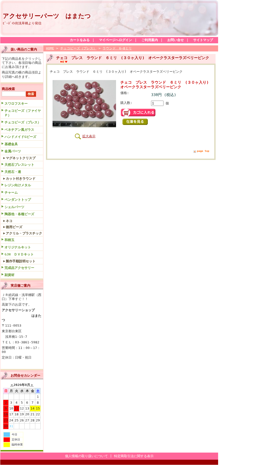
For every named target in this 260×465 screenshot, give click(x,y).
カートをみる (80, 40)
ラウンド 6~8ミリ (117, 48)
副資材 (9, 275)
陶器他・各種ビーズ (19, 214)
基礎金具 (11, 144)
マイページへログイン (115, 40)
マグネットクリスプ (21, 158)
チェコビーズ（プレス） (23, 122)
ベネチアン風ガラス (19, 130)
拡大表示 (88, 136)
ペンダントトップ (18, 199)
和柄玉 (9, 240)
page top (203, 151)
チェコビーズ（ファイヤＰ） (23, 113)
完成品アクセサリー (19, 268)
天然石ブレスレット (19, 164)
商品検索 (8, 89)
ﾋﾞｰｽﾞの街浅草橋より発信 (22, 23)
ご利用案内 (149, 40)
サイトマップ (203, 40)
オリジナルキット (18, 247)
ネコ (9, 221)
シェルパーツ (14, 207)
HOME (50, 48)
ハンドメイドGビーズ (20, 137)
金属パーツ (13, 151)
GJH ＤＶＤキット (19, 254)
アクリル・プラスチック (24, 233)
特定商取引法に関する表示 (134, 456)
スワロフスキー (16, 103)
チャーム (11, 192)
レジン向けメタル (18, 185)
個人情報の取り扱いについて (86, 456)
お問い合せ (175, 40)
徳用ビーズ (14, 227)
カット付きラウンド (21, 178)
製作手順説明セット (21, 261)
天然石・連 (13, 172)
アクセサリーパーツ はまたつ (47, 16)
